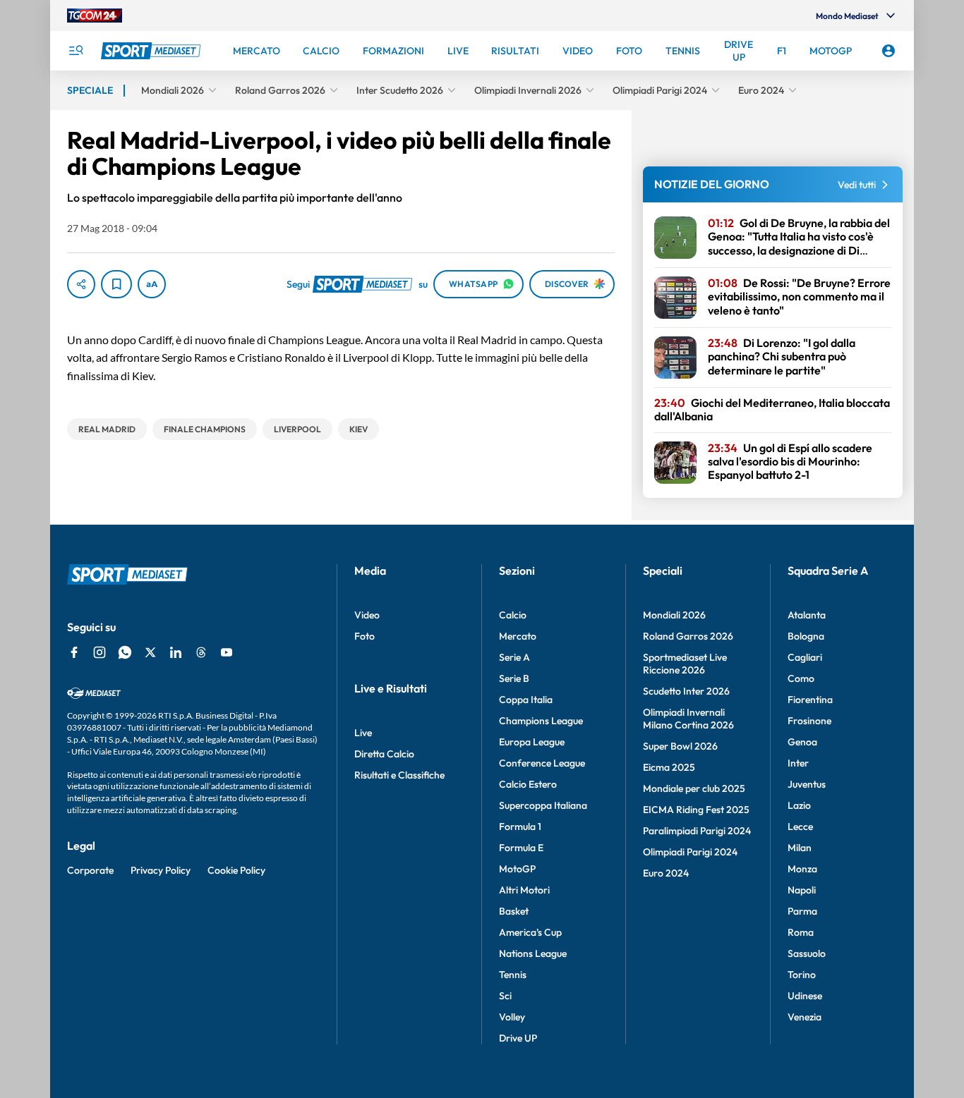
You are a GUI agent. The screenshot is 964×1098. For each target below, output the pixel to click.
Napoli (802, 890)
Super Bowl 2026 (680, 746)
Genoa (802, 742)
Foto (364, 636)
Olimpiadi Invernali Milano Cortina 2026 (688, 718)
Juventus (807, 784)
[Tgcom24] (94, 15)
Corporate (90, 870)
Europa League (532, 742)
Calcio (512, 615)
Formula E (521, 847)
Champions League (541, 720)
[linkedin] (176, 652)
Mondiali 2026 (674, 615)
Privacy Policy (161, 870)
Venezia (804, 1017)
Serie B (514, 678)
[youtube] (226, 652)
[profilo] (888, 50)
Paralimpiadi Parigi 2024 (697, 830)
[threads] (201, 652)
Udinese (805, 995)
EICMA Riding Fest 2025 (696, 809)
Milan (800, 847)
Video (367, 615)
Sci (505, 995)
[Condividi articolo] (81, 284)
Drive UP (518, 1038)
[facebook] (74, 652)
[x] (150, 652)
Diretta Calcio (384, 754)
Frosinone (809, 720)
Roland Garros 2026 (688, 636)
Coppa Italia (526, 699)
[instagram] (99, 652)
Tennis (512, 974)
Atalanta (807, 615)
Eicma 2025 (669, 767)
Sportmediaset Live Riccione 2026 (685, 663)
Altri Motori (524, 890)
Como (801, 678)
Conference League (542, 763)
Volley (512, 1017)
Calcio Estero (528, 784)
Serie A (514, 657)
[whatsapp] (125, 652)
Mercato (517, 636)
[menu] (75, 50)
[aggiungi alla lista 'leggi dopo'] (116, 284)
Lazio (799, 805)
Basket (514, 911)
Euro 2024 (666, 873)
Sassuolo (807, 953)
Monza (802, 868)
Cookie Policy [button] (236, 870)
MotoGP (517, 868)
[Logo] (152, 50)
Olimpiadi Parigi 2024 (690, 852)
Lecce (800, 826)
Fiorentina (810, 699)
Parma (802, 911)
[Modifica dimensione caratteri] (152, 284)
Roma (801, 932)
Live (363, 732)
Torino (802, 974)
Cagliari (805, 657)
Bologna (806, 636)
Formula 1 (520, 826)
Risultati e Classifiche (399, 775)
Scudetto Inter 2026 (686, 691)
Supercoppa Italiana (543, 805)
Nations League (533, 953)
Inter (798, 763)
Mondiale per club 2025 (694, 788)
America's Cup (530, 932)
